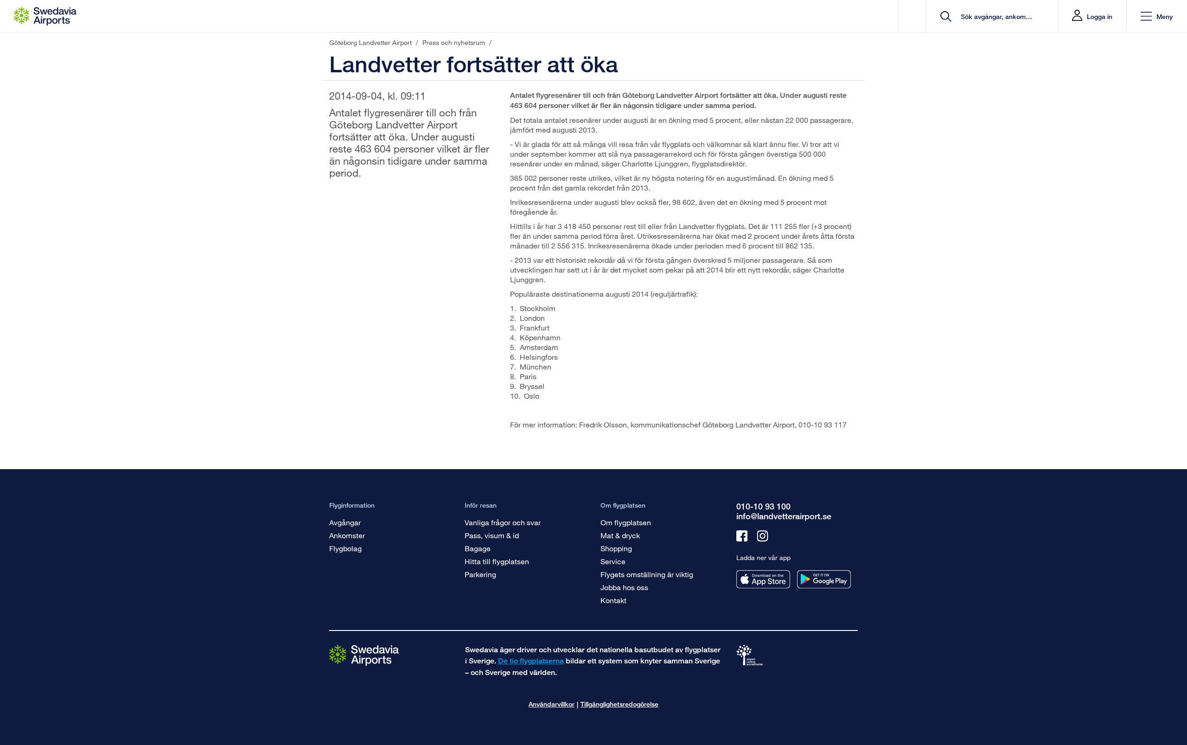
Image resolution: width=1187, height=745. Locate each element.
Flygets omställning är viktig (646, 574)
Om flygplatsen (625, 522)
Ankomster (347, 535)
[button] (1157, 16)
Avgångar (345, 522)
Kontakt (613, 600)
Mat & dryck (620, 535)
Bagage (478, 548)
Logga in (1099, 16)
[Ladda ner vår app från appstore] (763, 579)
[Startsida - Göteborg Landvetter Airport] (45, 16)
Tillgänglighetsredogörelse (619, 704)
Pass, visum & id (492, 535)
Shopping (616, 548)
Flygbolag (345, 548)
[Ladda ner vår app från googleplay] (824, 579)
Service (612, 561)
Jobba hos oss (624, 587)
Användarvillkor (551, 704)
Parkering (480, 574)
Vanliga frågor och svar (503, 522)
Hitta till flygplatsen (497, 561)
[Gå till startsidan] (364, 655)
